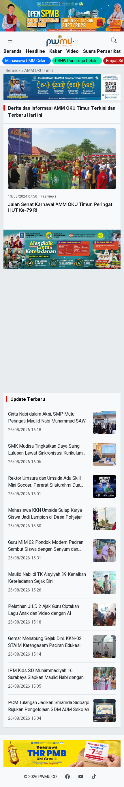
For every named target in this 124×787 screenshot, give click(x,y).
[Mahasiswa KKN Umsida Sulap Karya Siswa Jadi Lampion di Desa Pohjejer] (104, 518)
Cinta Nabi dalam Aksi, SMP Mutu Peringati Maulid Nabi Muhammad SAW (47, 418)
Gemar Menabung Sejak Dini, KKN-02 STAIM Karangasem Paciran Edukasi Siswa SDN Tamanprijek (45, 642)
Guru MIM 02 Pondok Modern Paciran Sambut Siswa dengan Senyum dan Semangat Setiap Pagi (45, 546)
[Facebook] (67, 776)
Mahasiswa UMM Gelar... (26, 61)
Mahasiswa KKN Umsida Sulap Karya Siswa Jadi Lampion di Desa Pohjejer (45, 514)
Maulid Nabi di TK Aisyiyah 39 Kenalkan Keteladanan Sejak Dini (47, 578)
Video (72, 51)
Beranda (12, 51)
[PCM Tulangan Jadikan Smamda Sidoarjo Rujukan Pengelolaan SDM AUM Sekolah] (104, 710)
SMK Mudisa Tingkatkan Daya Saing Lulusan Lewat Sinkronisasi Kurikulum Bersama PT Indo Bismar (45, 450)
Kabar (55, 51)
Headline (35, 51)
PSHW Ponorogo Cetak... (77, 61)
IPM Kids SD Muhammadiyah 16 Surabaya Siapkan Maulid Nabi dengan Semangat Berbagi (46, 674)
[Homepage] (62, 41)
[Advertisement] (62, 331)
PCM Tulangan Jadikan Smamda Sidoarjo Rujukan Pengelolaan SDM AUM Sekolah (48, 706)
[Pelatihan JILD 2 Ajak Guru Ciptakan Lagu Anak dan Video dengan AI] (104, 614)
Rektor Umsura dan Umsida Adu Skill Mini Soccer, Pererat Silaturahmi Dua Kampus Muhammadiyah (44, 482)
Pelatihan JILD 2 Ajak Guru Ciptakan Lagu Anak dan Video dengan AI (43, 610)
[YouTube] (81, 776)
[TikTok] (94, 776)
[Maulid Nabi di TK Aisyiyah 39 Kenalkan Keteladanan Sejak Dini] (104, 582)
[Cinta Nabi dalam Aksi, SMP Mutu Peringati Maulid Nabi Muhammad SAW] (104, 422)
